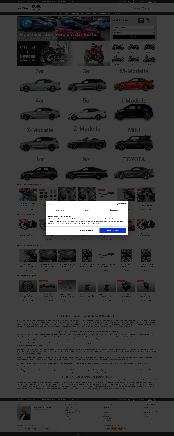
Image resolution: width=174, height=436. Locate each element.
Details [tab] (87, 210)
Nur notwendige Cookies (87, 230)
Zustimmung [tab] (60, 210)
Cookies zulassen (113, 230)
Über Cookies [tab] (114, 210)
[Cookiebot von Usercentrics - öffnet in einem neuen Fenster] (118, 204)
